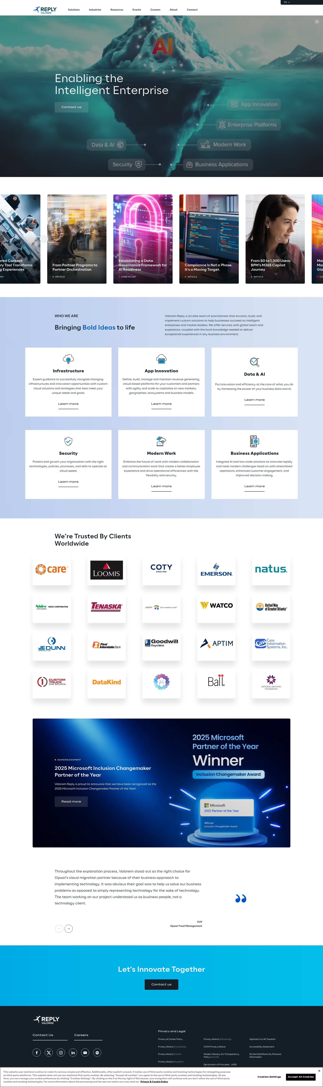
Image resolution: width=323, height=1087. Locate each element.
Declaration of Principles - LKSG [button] (220, 1066)
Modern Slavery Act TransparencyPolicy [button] (221, 1055)
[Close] (319, 1071)
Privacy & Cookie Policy (154, 1082)
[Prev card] (44, 239)
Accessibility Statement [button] (261, 1047)
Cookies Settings (269, 1077)
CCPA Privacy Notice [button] (215, 1047)
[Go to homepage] (45, 10)
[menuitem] (74, 10)
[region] (161, 1077)
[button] (71, 107)
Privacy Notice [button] (172, 1047)
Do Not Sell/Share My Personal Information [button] (265, 1055)
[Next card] (279, 239)
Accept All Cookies (301, 1077)
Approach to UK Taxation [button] (262, 1039)
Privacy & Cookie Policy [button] (170, 1039)
